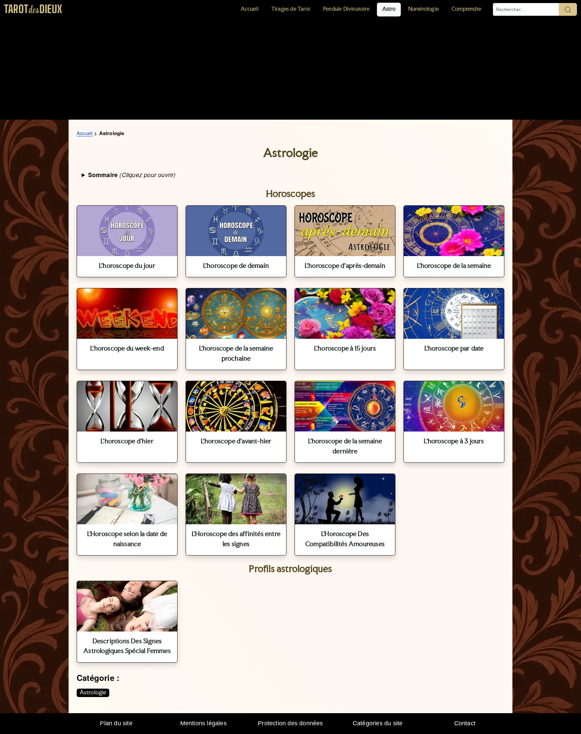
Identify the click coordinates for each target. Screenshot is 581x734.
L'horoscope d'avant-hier (236, 442)
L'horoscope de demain (236, 266)
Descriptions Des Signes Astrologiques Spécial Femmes (127, 647)
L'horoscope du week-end (127, 349)
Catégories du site (378, 723)
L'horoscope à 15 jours (345, 349)
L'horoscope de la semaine (454, 266)
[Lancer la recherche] (568, 9)
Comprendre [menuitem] (466, 9)
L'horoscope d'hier (127, 442)
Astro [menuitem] (388, 9)
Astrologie (93, 692)
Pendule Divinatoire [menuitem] (346, 9)
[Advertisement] (290, 69)
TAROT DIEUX (33, 8)
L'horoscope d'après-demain (345, 266)
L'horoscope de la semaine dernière (345, 447)
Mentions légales (203, 723)
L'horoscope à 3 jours (454, 442)
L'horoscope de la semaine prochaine (236, 354)
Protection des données (290, 723)
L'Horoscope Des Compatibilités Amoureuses (345, 539)
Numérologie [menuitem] (423, 9)
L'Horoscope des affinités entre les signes (236, 539)
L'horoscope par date (454, 349)
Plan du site (116, 723)
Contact (464, 723)
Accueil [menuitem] (249, 9)
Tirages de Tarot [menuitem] (290, 9)
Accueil (84, 132)
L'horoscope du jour (127, 266)
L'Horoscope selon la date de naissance (127, 539)
